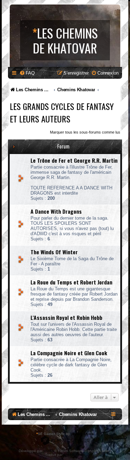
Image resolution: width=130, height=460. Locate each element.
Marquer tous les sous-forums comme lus (85, 132)
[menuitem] (27, 73)
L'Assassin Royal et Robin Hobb (66, 317)
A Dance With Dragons (56, 211)
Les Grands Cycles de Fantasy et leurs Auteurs (62, 112)
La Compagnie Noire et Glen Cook (69, 353)
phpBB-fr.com (74, 455)
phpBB (48, 451)
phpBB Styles (82, 434)
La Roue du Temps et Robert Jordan (71, 282)
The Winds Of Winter (54, 252)
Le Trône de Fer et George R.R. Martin (74, 160)
